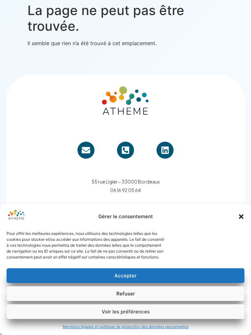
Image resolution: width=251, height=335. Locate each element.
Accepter (125, 276)
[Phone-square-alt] (125, 150)
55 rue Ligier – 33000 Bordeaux (126, 182)
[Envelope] (85, 150)
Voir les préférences (126, 312)
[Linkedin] (165, 150)
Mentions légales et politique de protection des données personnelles (126, 326)
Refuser (125, 294)
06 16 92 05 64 (125, 190)
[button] (241, 216)
